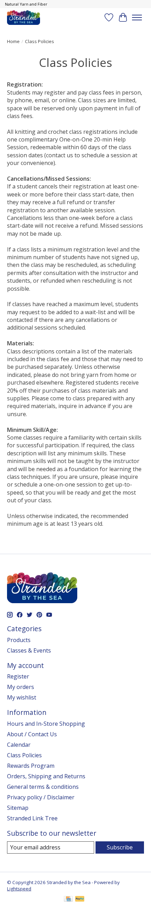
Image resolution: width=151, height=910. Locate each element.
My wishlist (21, 697)
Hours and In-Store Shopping (46, 724)
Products (19, 640)
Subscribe (120, 847)
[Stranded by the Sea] (23, 17)
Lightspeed (19, 888)
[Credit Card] (68, 899)
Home (13, 41)
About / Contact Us (32, 734)
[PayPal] (79, 899)
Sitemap (17, 808)
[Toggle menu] (137, 18)
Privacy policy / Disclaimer (40, 797)
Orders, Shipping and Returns (46, 776)
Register (18, 676)
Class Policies (24, 755)
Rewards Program (30, 766)
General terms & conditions (43, 787)
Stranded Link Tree (32, 818)
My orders (20, 687)
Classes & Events (29, 650)
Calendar (19, 745)
